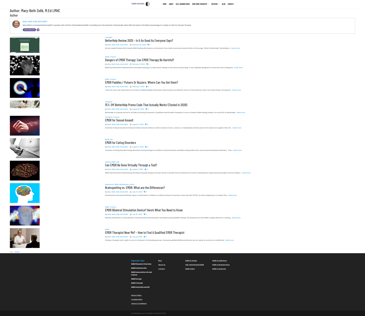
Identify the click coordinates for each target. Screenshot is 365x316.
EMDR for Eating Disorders (120, 142)
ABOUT (171, 4)
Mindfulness (124, 184)
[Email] (38, 29)
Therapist (108, 37)
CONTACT (231, 4)
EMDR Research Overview (141, 264)
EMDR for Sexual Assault (119, 120)
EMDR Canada (137, 283)
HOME (165, 4)
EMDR (107, 57)
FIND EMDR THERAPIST (199, 4)
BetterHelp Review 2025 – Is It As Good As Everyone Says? (139, 40)
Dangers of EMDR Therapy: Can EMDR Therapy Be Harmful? (139, 60)
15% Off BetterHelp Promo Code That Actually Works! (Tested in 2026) (146, 105)
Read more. (235, 48)
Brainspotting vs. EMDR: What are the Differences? (135, 187)
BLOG (223, 4)
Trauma (113, 57)
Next (17, 252)
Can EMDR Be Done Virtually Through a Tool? (131, 165)
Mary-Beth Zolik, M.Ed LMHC (35, 21)
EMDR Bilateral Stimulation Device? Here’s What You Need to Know (144, 210)
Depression (109, 184)
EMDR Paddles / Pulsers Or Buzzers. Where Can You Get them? (141, 82)
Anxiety (108, 162)
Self (111, 139)
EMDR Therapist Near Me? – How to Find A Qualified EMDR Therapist (144, 232)
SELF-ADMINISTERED (183, 4)
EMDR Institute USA (139, 268)
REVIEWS (214, 4)
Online (131, 184)
